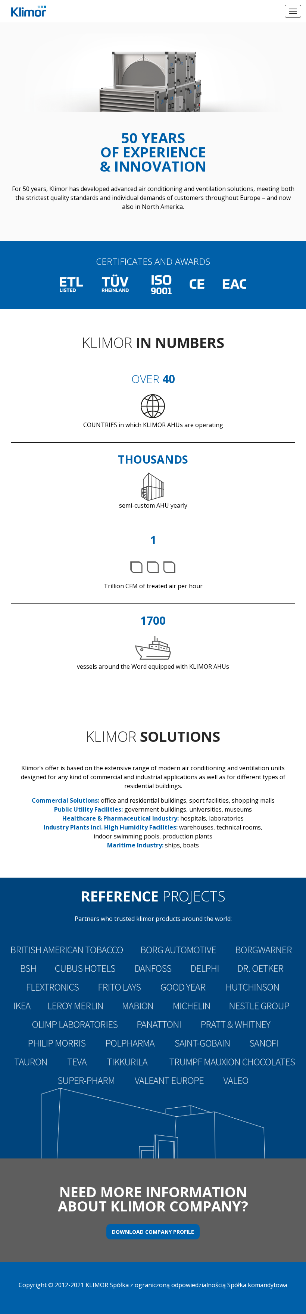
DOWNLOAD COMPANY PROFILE (153, 1231)
